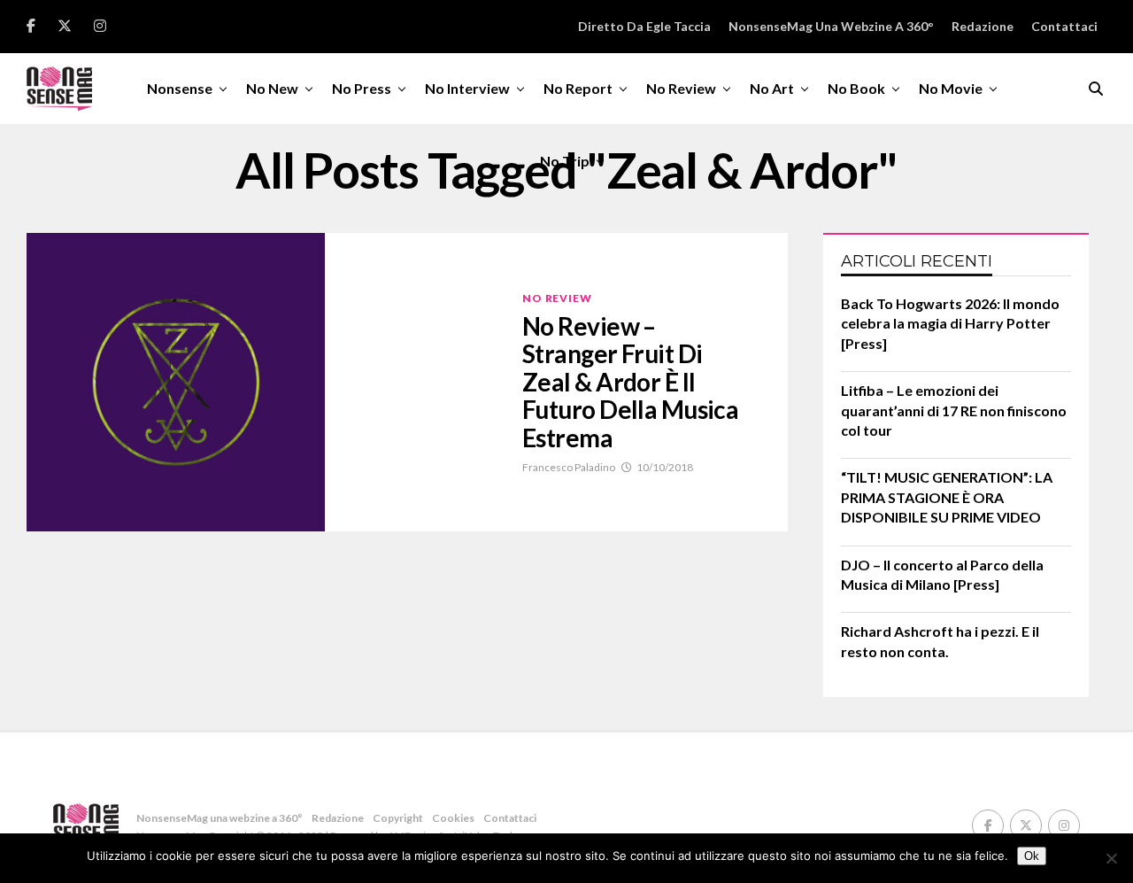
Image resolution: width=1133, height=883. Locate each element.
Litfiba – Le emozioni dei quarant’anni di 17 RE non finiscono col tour (954, 410)
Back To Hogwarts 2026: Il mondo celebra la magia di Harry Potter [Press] (950, 323)
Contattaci (1064, 26)
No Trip (565, 160)
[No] (1111, 858)
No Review (681, 88)
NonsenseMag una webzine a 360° (831, 26)
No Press (361, 88)
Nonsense (179, 88)
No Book (856, 88)
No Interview (467, 88)
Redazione (983, 26)
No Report (578, 88)
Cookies (453, 818)
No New (272, 88)
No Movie (951, 88)
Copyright (398, 818)
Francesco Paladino (568, 467)
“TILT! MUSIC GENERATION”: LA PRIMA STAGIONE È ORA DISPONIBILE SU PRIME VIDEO (946, 497)
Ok (1031, 856)
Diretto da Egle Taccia (644, 26)
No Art (772, 88)
